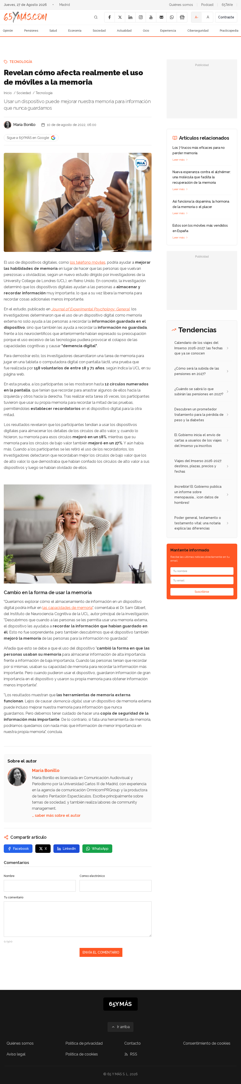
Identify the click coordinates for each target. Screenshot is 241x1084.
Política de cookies (81, 1054)
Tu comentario (13, 897)
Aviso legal (16, 1054)
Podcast (207, 5)
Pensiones (31, 30)
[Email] (161, 17)
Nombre (9, 876)
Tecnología (20, 62)
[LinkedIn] (130, 17)
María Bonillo (24, 124)
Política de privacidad (84, 1043)
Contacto (132, 1043)
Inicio (8, 93)
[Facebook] (109, 17)
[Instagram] (140, 17)
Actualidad (124, 30)
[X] (120, 17)
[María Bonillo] (7, 125)
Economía (74, 30)
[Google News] (182, 17)
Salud (53, 30)
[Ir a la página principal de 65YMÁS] (25, 17)
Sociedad (99, 30)
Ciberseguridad (198, 30)
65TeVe (227, 5)
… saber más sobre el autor (56, 815)
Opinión (8, 30)
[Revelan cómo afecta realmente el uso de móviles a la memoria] (141, 163)
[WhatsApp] (171, 17)
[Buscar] (95, 17)
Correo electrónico (92, 876)
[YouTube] (151, 17)
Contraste (226, 17)
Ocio (146, 30)
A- (196, 17)
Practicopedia (229, 30)
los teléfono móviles (87, 262)
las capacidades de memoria (67, 607)
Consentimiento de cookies (206, 1043)
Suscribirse (202, 591)
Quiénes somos (181, 5)
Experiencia (168, 30)
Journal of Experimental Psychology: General (90, 309)
